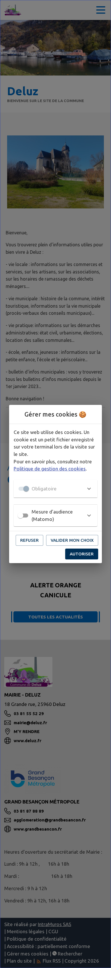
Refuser (29, 540)
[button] (55, 489)
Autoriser (82, 553)
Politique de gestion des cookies (50, 468)
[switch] (20, 515)
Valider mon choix (72, 540)
